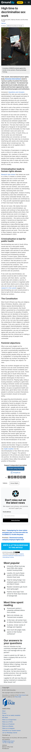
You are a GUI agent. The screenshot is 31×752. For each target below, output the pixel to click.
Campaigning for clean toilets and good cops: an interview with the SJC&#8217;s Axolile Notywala (15, 532)
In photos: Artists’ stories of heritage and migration (16, 626)
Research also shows (8, 174)
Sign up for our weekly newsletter (11, 715)
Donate (20, 2)
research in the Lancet (8, 288)
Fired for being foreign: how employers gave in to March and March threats (16, 582)
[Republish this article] (24, 478)
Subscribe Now (15, 520)
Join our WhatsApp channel (9, 732)
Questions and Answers (16, 92)
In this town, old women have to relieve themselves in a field (17, 621)
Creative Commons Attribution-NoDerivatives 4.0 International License (13, 555)
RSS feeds (5, 717)
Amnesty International (13, 79)
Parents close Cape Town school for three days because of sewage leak (17, 594)
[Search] (25, 2)
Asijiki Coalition (9, 449)
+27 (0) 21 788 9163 (7, 742)
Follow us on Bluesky (7, 726)
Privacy (4, 713)
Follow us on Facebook (8, 724)
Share (4, 25)
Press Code (18, 696)
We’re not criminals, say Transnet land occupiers (15, 616)
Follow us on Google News (9, 719)
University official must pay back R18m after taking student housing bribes (16, 568)
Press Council (22, 695)
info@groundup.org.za (8, 741)
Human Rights (14, 483)
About (3, 711)
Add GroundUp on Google (15, 25)
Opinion (3, 23)
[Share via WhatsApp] (15, 478)
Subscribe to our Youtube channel (11, 730)
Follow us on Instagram (8, 728)
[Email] (18, 478)
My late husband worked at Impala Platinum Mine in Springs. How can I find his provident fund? (15, 664)
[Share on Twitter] (12, 478)
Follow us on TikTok (7, 722)
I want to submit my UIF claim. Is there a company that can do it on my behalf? (15, 657)
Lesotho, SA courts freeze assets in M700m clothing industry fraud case (15, 575)
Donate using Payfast (15, 468)
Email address (7, 511)
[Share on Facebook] (9, 478)
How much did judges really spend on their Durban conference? (16, 632)
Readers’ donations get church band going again (17, 588)
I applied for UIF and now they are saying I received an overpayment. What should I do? (15, 680)
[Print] (21, 478)
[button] (29, 2)
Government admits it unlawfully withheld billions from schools (16, 610)
